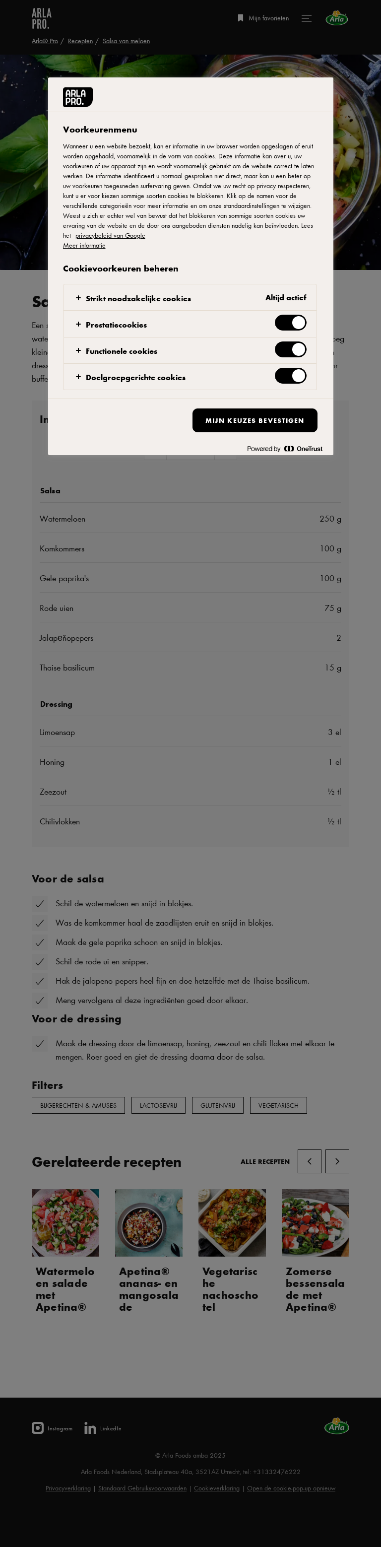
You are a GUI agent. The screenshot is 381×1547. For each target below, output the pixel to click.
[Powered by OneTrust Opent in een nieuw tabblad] (284, 449)
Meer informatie (84, 245)
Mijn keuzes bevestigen (255, 420)
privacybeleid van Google (110, 235)
